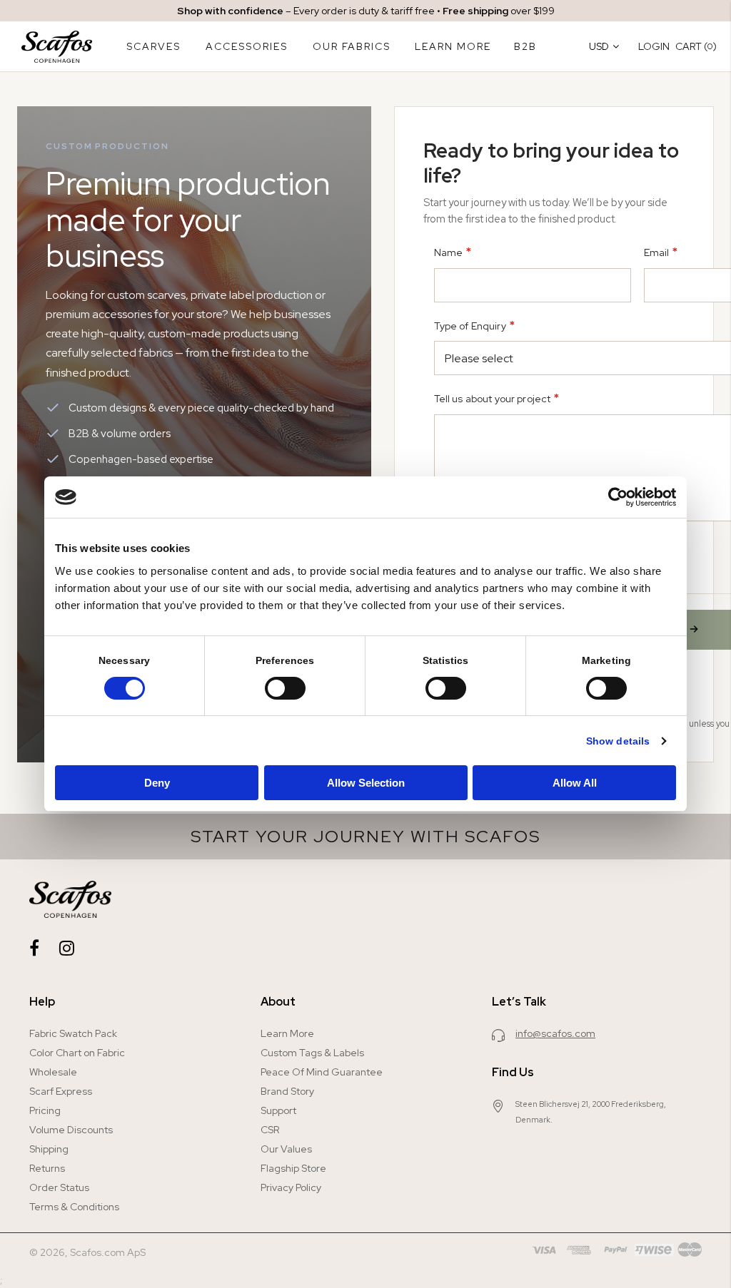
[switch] (285, 689)
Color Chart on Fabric (77, 1052)
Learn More (287, 1033)
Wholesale (53, 1071)
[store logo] (56, 47)
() (696, 46)
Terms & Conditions (74, 1206)
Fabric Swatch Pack (73, 1033)
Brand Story (287, 1091)
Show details (618, 741)
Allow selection (366, 783)
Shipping (49, 1149)
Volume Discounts (71, 1129)
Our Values (286, 1149)
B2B (525, 46)
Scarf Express (60, 1091)
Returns (47, 1168)
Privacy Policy (291, 1187)
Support (278, 1110)
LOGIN (654, 46)
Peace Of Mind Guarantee (322, 1071)
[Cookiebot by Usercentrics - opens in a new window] (613, 497)
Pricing (45, 1110)
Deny (157, 783)
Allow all (575, 783)
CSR (270, 1129)
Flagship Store (293, 1168)
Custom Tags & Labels (312, 1052)
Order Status (59, 1187)
